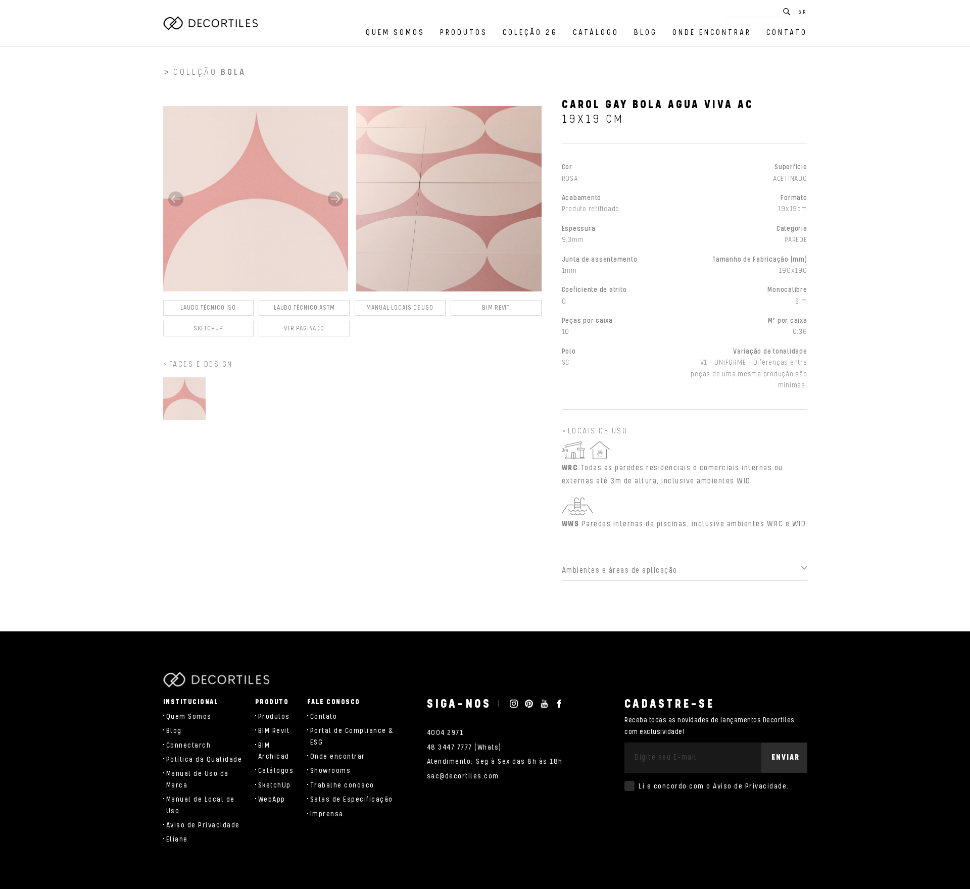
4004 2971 (445, 733)
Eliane (177, 839)
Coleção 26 (530, 32)
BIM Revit (496, 308)
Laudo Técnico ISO (208, 308)
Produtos (464, 32)
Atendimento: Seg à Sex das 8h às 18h (495, 762)
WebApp (271, 800)
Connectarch (188, 746)
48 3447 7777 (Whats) (464, 748)
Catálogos (276, 771)
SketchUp (274, 785)
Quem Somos (395, 32)
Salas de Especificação (351, 800)
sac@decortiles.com (463, 776)
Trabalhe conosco (342, 785)
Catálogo (596, 32)
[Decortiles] (210, 23)
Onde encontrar (711, 32)
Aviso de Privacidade (203, 825)
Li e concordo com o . (714, 786)
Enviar (785, 757)
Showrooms (330, 771)
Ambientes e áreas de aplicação (619, 570)
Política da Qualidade (204, 760)
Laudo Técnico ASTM (304, 308)
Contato (786, 32)
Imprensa (327, 814)
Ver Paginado (304, 328)
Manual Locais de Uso (399, 308)
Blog (645, 32)
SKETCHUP (208, 328)
